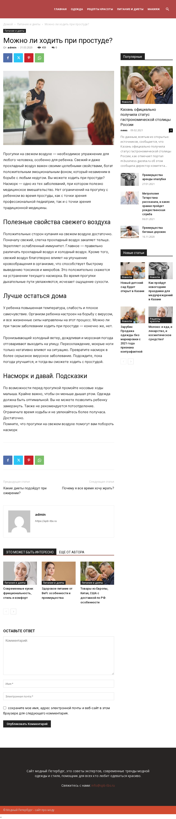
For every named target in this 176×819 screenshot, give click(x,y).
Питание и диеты (130, 9)
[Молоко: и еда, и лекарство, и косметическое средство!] (160, 314)
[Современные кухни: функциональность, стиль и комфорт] (20, 573)
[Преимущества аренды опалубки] (130, 179)
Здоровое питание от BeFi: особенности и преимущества (57, 593)
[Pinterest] (28, 57)
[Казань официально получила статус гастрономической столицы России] (147, 85)
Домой (8, 24)
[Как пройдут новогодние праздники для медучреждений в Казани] (160, 270)
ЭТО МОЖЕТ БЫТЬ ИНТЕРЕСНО (30, 552)
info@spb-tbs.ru (103, 785)
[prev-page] (6, 611)
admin (12, 47)
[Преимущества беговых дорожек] (130, 232)
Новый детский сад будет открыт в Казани (132, 287)
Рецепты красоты (100, 9)
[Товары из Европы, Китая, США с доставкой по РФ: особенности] (97, 573)
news (124, 130)
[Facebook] (7, 57)
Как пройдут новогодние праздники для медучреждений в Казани (160, 291)
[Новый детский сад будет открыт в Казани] (133, 270)
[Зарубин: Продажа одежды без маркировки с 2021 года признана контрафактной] (133, 314)
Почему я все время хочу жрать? (88, 488)
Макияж (154, 9)
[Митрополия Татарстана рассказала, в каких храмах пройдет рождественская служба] (130, 198)
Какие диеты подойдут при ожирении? (25, 490)
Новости (127, 101)
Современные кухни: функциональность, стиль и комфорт (18, 593)
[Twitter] (18, 57)
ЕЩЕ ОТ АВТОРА (71, 552)
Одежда (77, 9)
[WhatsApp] (39, 57)
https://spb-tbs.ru (46, 521)
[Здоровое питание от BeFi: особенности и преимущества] (58, 573)
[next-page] (13, 611)
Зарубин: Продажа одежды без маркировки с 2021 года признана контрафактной (131, 339)
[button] (167, 9)
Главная (60, 9)
